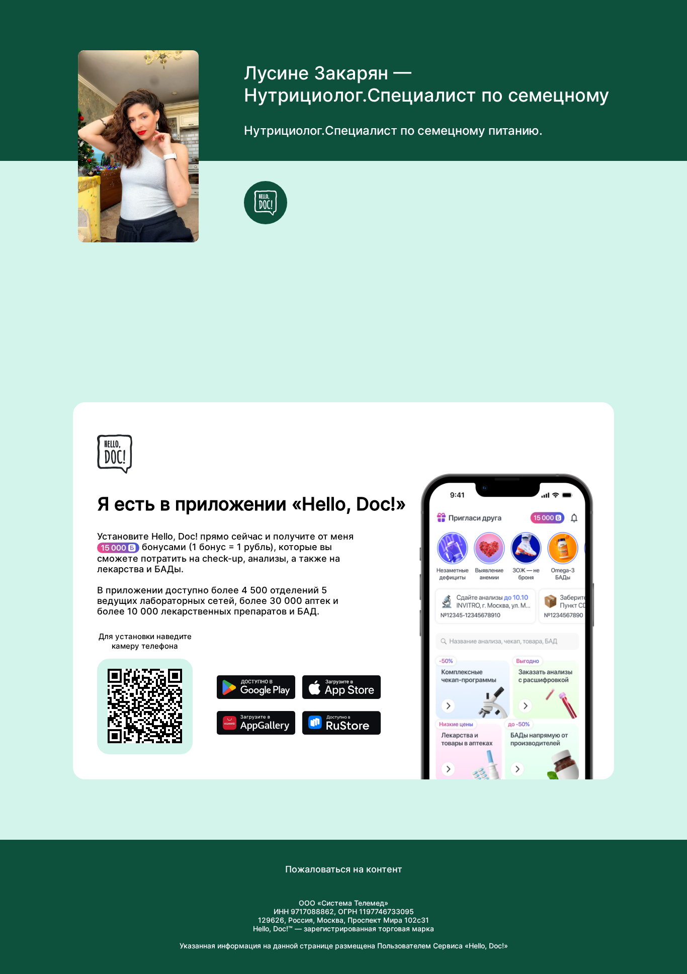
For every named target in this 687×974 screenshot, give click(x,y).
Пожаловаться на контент (343, 869)
